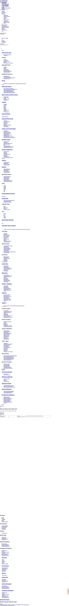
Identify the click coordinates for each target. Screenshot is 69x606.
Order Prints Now (6, 52)
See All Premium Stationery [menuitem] (8, 157)
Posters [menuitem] (5, 59)
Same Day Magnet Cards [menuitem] (8, 143)
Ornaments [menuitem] (5, 233)
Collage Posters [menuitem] (6, 177)
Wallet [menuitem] (5, 68)
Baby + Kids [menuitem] (6, 123)
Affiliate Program (4, 554)
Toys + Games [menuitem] (6, 236)
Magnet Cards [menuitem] (6, 332)
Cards (3, 518)
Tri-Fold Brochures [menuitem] (7, 378)
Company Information (5, 552)
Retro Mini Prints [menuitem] (7, 71)
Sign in (3, 38)
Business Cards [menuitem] (6, 156)
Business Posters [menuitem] (7, 179)
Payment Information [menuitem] (5, 5)
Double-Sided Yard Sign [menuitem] (8, 181)
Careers (3, 551)
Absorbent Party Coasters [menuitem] (8, 245)
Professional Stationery (8, 395)
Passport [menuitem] (5, 350)
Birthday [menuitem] (5, 107)
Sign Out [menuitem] (3, 8)
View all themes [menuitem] (6, 111)
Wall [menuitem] (4, 206)
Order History (4, 25)
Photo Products (4, 533)
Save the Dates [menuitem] (6, 134)
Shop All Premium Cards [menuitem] (8, 147)
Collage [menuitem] (5, 67)
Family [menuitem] (5, 108)
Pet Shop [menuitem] (5, 259)
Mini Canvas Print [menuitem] (7, 298)
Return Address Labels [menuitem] (7, 333)
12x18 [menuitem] (5, 186)
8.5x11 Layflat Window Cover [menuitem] (8, 357)
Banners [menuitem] (5, 62)
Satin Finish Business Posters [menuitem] (9, 385)
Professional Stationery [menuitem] (8, 367)
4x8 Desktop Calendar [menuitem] (7, 201)
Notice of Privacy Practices (9, 604)
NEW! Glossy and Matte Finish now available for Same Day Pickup (15, 83)
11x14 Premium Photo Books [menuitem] (8, 88)
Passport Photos (4, 526)
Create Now (5, 198)
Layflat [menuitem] (5, 98)
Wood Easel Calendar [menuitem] (7, 202)
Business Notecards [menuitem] (7, 399)
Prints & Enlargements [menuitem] (7, 54)
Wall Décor (5, 273)
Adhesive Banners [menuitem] (7, 169)
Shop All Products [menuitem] (7, 241)
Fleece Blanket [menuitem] (6, 287)
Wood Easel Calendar (7, 220)
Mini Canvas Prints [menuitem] (7, 269)
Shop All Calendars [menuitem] (7, 209)
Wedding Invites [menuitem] (6, 135)
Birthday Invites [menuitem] (6, 131)
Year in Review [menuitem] (6, 110)
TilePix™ (4, 303)
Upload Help (4, 580)
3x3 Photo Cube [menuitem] (6, 247)
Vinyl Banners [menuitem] (6, 170)
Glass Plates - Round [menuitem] (7, 299)
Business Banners (7, 389)
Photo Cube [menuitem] (6, 270)
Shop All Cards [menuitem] (6, 126)
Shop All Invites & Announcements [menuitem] (9, 137)
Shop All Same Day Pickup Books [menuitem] (9, 92)
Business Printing (7, 22)
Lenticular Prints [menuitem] (6, 70)
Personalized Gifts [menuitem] (7, 258)
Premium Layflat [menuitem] (6, 99)
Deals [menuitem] (3, 404)
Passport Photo (6, 21)
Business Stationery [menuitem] (7, 401)
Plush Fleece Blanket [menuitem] (7, 288)
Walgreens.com (4, 550)
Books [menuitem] (3, 84)
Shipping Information (5, 545)
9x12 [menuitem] (4, 216)
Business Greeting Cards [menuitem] (8, 398)
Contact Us (4, 539)
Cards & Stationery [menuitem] (5, 116)
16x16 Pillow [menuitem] (6, 285)
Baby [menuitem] (4, 106)
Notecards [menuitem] (5, 153)
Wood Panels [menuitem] (6, 266)
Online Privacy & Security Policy (23, 604)
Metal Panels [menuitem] (6, 278)
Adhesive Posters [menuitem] (7, 61)
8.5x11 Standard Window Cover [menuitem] (9, 91)
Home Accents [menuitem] (6, 237)
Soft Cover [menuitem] (5, 100)
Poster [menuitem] (5, 208)
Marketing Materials (7, 376)
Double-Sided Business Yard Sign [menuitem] (9, 387)
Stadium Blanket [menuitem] (6, 289)
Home (3, 13)
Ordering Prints (4, 543)
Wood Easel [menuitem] (6, 207)
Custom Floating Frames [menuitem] (8, 268)
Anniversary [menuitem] (6, 125)
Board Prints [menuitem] (6, 60)
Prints (5, 14)
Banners (4, 167)
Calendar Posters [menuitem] (7, 178)
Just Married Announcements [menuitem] (8, 136)
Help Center (4, 537)
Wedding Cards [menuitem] (6, 336)
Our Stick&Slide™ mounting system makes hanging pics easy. (14, 305)
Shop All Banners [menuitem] (7, 172)
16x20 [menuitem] (5, 187)
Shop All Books (6, 113)
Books (3, 517)
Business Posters (6, 383)
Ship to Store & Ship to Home (10, 94)
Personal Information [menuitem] (5, 3)
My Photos (3, 12)
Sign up (1, 603)
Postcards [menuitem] (5, 380)
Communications (5, 24)
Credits (3, 28)
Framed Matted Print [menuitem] (7, 276)
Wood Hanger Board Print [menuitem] (8, 180)
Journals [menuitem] (5, 402)
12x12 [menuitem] (5, 217)
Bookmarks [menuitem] (6, 155)
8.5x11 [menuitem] (5, 213)
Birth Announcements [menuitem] (7, 132)
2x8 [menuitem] (4, 191)
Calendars (3, 519)
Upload (3, 11)
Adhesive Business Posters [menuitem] (8, 386)
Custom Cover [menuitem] (6, 96)
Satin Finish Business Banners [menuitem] (9, 391)
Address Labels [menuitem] (6, 151)
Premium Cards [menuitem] (6, 330)
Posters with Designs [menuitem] (7, 176)
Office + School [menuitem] (6, 239)
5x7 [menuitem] (4, 215)
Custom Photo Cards (7, 118)
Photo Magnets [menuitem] (6, 250)
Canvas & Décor (6, 19)
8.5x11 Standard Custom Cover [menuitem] (9, 90)
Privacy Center (2, 604)
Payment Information (5, 27)
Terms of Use (16, 604)
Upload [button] (3, 40)
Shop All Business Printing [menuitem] (8, 368)
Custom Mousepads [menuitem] (7, 248)
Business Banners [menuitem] (7, 171)
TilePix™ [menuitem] (5, 277)
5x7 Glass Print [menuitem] (6, 297)
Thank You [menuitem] (5, 122)
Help (2, 31)
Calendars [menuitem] (3, 196)
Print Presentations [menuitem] (7, 374)
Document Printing (7, 372)
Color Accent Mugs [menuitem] (7, 249)
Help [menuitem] (2, 0)
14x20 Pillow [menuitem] (6, 286)
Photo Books (6, 15)
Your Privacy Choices (5, 555)
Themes (4, 102)
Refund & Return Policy (6, 546)
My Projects (4, 42)
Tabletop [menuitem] (5, 238)
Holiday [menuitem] (5, 109)
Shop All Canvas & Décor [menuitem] (8, 317)
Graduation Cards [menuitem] (7, 121)
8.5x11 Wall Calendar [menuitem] (9, 200)
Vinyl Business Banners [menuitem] (8, 392)
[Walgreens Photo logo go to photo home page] (2, 43)
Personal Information (5, 26)
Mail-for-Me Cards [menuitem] (7, 144)
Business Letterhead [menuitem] (7, 400)
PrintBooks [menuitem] (5, 55)
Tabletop (4, 293)
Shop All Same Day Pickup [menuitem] (8, 351)
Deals (5, 23)
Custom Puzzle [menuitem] (6, 345)
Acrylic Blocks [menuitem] (6, 246)
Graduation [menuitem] (5, 130)
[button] (35, 557)
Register (6, 38)
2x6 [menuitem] (4, 190)
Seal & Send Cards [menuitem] (7, 145)
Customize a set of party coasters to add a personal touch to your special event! (17, 229)
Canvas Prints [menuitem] (6, 265)
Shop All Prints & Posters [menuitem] (8, 326)
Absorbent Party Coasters (9, 225)
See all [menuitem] (5, 300)
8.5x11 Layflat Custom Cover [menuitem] (10, 89)
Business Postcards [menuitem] (7, 397)
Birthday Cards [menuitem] (6, 335)
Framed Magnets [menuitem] (6, 267)
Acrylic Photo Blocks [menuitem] (7, 347)
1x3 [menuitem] (4, 189)
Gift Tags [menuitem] (5, 152)
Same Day (5, 20)
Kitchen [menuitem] (5, 240)
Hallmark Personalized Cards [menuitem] (9, 146)
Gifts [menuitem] (2, 223)
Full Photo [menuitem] (5, 120)
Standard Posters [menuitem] (7, 162)
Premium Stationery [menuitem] (7, 331)
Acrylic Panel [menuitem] (6, 281)
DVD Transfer (4, 527)
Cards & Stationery (7, 16)
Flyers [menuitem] (5, 379)
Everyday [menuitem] (5, 104)
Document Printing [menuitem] (7, 78)
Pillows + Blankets (7, 283)
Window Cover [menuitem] (6, 97)
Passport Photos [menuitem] (6, 76)
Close (1, 414)
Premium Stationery (7, 149)
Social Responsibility (5, 553)
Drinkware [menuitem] (5, 234)
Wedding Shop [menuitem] (6, 257)
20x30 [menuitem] (5, 188)
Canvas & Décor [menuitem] (4, 261)
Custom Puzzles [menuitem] (6, 252)
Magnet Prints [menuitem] (6, 69)
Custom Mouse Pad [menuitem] (7, 344)
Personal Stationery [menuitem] (7, 154)
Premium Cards (6, 139)
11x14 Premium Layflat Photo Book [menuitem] (9, 251)
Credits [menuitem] (3, 7)
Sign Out (3, 29)
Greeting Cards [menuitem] (6, 338)
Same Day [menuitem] (3, 306)
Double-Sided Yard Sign (8, 193)
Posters (5, 17)
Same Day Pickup (6, 86)
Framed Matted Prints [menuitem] (7, 312)
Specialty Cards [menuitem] (6, 141)
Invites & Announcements (9, 128)
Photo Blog (4, 528)
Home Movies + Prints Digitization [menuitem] (9, 77)
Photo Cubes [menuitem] (6, 348)
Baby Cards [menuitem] (6, 337)
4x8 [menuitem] (4, 214)
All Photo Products (5, 521)
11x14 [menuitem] (5, 185)
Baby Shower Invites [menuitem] (7, 133)
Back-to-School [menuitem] (6, 256)
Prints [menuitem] (3, 50)
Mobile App (4, 529)
